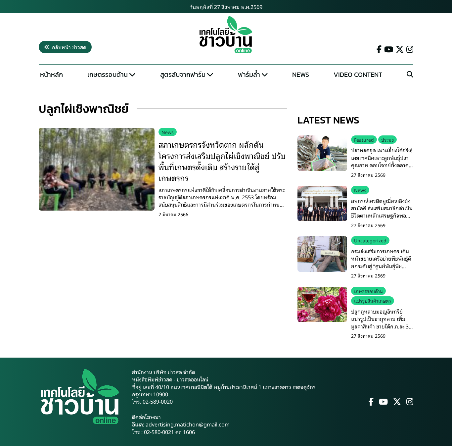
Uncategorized (370, 240)
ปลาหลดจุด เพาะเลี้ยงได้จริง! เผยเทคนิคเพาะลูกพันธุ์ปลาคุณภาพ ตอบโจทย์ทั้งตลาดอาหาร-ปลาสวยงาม (381, 161)
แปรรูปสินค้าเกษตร (372, 300)
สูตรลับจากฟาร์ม (182, 74)
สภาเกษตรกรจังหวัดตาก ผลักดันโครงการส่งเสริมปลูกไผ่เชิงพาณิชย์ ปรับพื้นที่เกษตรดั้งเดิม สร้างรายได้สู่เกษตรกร (222, 161)
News (300, 74)
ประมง (387, 139)
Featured (364, 139)
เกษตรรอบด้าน (107, 74)
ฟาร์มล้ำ (249, 74)
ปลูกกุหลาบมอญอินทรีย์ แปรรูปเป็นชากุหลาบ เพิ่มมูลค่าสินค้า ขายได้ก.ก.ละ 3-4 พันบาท (382, 322)
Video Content (358, 74)
